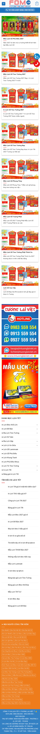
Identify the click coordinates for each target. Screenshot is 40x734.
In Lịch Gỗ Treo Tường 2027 (13, 110)
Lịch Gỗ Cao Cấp (9, 288)
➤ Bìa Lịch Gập (7, 441)
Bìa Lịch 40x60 (7, 634)
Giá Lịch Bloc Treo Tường (10, 658)
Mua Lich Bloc (6, 675)
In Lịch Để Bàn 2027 (15, 522)
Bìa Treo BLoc (16, 647)
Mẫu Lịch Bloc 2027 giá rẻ (18, 515)
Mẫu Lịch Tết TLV (14, 592)
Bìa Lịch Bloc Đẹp (29, 634)
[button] (3, 4)
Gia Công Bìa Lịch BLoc (9, 651)
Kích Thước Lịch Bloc (9, 665)
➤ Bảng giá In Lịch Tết (10, 474)
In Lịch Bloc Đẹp (21, 661)
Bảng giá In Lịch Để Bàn (17, 606)
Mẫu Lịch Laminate (15, 564)
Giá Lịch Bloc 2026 (18, 654)
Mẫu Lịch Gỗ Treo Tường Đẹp (14, 145)
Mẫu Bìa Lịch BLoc (29, 675)
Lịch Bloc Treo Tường (9, 672)
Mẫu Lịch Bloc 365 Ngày (9, 689)
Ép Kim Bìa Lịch (24, 703)
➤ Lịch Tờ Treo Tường (10, 466)
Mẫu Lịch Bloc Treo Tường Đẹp (12, 699)
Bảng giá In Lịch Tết (15, 508)
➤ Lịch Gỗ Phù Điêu (9, 453)
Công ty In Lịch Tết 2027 (17, 501)
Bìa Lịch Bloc (18, 634)
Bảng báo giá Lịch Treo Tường (19, 578)
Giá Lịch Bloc (6, 654)
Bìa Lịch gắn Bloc (7, 640)
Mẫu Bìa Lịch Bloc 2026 (9, 679)
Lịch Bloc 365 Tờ (30, 665)
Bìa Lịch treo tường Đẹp (9, 644)
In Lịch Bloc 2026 (25, 658)
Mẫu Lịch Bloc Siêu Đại (25, 692)
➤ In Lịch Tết (6, 470)
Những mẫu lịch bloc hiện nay (19, 557)
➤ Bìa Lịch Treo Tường (10, 433)
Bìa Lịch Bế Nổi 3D (20, 637)
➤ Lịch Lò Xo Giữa (9, 445)
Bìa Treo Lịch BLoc (29, 647)
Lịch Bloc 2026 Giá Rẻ (9, 668)
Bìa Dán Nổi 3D (27, 630)
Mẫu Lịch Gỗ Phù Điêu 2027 (13, 39)
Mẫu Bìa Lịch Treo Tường (10, 685)
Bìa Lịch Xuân (23, 644)
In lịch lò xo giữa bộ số (16, 536)
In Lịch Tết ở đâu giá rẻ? (17, 494)
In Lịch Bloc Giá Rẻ (8, 661)
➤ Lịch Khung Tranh (9, 458)
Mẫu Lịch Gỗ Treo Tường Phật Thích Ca (17, 252)
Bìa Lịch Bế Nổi (7, 637)
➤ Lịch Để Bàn (7, 429)
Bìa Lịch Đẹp (6, 647)
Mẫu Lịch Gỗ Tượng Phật (12, 216)
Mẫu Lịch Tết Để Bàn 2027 (18, 550)
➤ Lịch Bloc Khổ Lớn (9, 425)
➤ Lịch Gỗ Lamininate (10, 449)
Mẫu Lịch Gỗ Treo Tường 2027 (14, 74)
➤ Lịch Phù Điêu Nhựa (10, 462)
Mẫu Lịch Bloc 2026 (25, 689)
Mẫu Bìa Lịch (17, 675)
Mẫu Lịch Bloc (24, 685)
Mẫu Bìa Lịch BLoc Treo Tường (12, 682)
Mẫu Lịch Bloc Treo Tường (10, 696)
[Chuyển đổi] (37, 424)
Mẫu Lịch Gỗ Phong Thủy (12, 181)
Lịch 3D (20, 665)
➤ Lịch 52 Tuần (7, 437)
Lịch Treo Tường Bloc (25, 672)
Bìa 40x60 (5, 630)
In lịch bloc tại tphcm (15, 571)
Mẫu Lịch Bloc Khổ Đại (9, 692)
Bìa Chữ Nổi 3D (15, 630)
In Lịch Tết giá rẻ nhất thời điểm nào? (22, 487)
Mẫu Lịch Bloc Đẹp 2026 (9, 703)
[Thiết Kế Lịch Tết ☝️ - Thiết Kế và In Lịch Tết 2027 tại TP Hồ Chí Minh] (20, 3)
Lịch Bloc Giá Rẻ (23, 668)
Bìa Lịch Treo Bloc (21, 640)
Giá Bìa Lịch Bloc (24, 651)
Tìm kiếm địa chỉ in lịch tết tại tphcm (21, 543)
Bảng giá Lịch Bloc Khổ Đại (18, 585)
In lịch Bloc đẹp (14, 599)
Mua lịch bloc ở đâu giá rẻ (18, 529)
